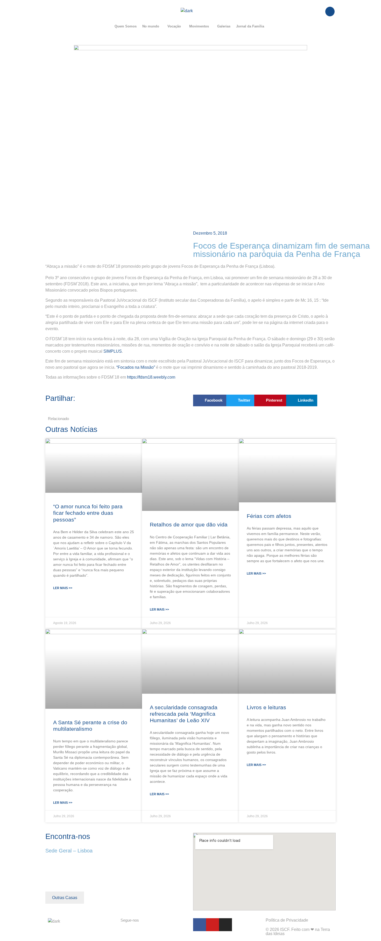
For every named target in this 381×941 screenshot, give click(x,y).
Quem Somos (126, 26)
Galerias (223, 26)
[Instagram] (225, 924)
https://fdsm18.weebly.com (151, 377)
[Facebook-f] (199, 924)
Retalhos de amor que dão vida (189, 524)
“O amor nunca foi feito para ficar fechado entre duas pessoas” (88, 512)
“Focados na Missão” (136, 367)
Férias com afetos (269, 516)
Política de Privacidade (287, 920)
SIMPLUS (112, 351)
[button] (152, 26)
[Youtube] (212, 924)
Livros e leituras (266, 707)
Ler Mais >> (62, 588)
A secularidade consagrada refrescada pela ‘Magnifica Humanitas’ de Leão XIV (183, 713)
